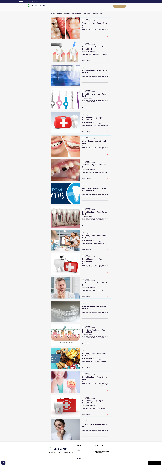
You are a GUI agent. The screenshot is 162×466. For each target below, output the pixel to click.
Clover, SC (79, 456)
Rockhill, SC (80, 453)
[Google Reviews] (22, 1)
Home (78, 450)
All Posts (53, 13)
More (101, 13)
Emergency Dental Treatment (63, 13)
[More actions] (108, 20)
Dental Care (80, 459)
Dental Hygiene (87, 13)
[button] (109, 13)
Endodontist (95, 13)
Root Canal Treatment (76, 13)
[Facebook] (20, 1)
